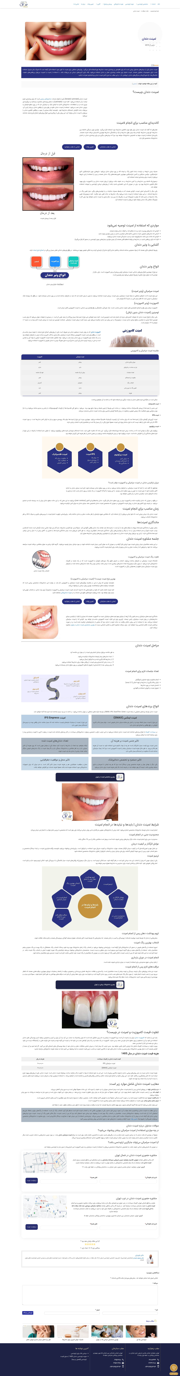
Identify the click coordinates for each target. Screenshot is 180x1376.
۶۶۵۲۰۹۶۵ (117, 1363)
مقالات (143, 11)
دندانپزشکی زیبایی (45, 99)
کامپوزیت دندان (95, 332)
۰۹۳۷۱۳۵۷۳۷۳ (150, 1366)
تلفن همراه (93, 1178)
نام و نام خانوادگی (151, 1178)
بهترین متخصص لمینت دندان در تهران (82, 625)
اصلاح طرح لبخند (38, 250)
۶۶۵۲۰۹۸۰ (117, 1359)
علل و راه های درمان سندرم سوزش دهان (38, 1339)
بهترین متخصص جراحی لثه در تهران (107, 1339)
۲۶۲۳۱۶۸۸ (152, 1363)
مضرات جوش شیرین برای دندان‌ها (72, 1339)
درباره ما (83, 4)
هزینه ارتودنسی (129, 4)
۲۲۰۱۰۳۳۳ (152, 1359)
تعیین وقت (90, 4)
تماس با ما (76, 4)
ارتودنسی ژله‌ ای (141, 1339)
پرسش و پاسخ (108, 4)
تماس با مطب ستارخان (108, 147)
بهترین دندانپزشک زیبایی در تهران (104, 984)
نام (156, 1310)
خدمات (153, 4)
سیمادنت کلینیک (150, 732)
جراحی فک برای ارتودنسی (79, 1353)
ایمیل (97, 1310)
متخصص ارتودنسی (143, 4)
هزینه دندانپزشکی (118, 4)
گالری (98, 4)
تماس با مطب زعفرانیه (72, 147)
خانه (159, 4)
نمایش (134, 84)
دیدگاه (155, 1283)
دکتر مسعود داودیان (138, 1258)
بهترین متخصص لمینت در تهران (105, 777)
